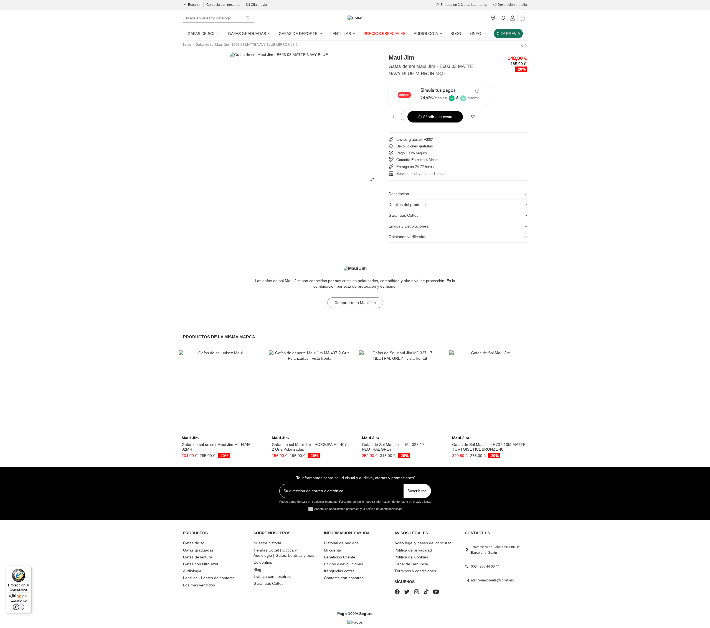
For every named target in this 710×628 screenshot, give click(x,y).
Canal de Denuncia (411, 564)
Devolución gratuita (512, 5)
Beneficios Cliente (339, 557)
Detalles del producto (407, 204)
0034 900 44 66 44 (485, 566)
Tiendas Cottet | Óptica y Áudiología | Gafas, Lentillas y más (283, 553)
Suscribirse (417, 491)
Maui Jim (401, 57)
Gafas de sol (194, 543)
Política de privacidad (413, 550)
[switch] (18, 607)
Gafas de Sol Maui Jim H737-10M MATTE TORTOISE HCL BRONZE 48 (489, 446)
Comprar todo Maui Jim (355, 302)
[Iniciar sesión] (512, 18)
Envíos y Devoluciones (408, 226)
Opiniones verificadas (407, 236)
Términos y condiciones (415, 571)
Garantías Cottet (403, 215)
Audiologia (192, 571)
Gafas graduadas (198, 550)
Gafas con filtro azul (200, 564)
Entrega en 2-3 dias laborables (464, 5)
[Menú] (28, 569)
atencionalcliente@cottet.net (492, 580)
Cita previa (258, 5)
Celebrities (262, 562)
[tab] (458, 194)
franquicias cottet (339, 571)
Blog (257, 569)
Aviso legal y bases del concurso (423, 543)
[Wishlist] (503, 18)
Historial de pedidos (341, 543)
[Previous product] (523, 45)
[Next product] (526, 45)
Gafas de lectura (197, 557)
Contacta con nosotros (223, 5)
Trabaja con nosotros (272, 576)
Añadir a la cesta (437, 116)
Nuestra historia (267, 543)
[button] (477, 33)
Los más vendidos (199, 585)
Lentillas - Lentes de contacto (209, 578)
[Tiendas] (493, 18)
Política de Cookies (411, 557)
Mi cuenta (332, 550)
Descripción (399, 194)
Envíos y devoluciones (343, 564)
